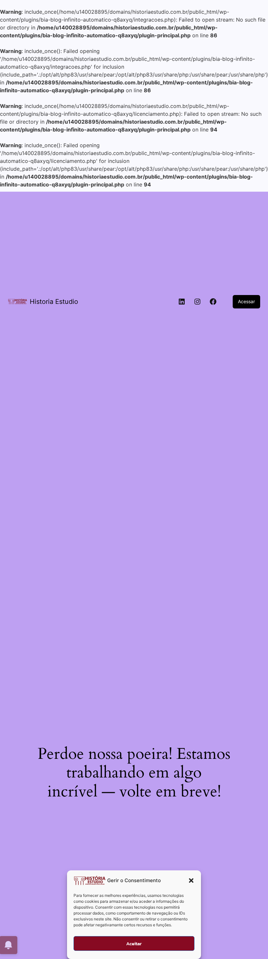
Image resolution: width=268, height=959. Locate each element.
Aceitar (134, 943)
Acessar (246, 301)
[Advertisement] (134, 237)
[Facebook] (213, 301)
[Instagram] (197, 301)
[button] (191, 880)
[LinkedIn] (182, 301)
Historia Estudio (54, 301)
